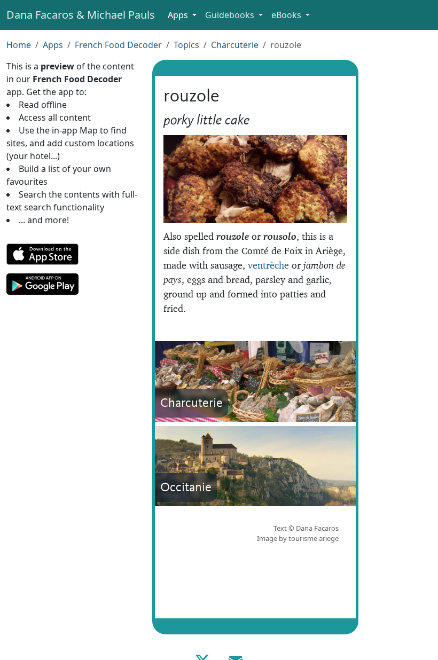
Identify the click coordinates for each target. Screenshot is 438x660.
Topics (186, 45)
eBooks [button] (287, 15)
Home (18, 45)
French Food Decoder (118, 45)
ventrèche (268, 265)
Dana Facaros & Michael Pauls (80, 14)
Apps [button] (179, 15)
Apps (53, 45)
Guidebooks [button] (230, 15)
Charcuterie (235, 45)
